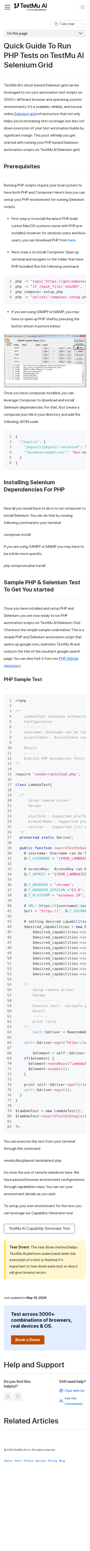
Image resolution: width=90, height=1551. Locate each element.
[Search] (82, 7)
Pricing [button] (52, 1460)
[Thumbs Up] (8, 1397)
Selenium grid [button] (25, 114)
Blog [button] (62, 1460)
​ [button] (43, 166)
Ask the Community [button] (74, 1401)
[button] (31, 7)
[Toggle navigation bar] (7, 7)
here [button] (72, 240)
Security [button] (40, 1460)
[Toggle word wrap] (71, 281)
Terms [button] (18, 1460)
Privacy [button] (28, 1460)
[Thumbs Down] (18, 1397)
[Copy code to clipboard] (80, 281)
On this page (17, 33)
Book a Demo (27, 1340)
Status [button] (8, 1460)
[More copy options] (82, 23)
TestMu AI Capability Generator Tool (39, 1228)
